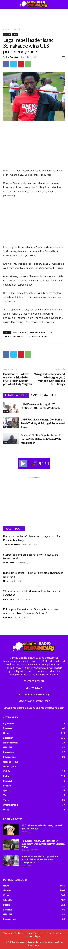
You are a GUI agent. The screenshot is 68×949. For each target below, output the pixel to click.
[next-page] (10, 451)
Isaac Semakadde (37, 332)
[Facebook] (6, 64)
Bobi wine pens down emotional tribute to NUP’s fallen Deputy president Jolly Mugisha (17, 379)
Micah (6, 581)
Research (7, 780)
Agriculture (8, 723)
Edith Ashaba (9, 563)
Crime (6, 443)
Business (7, 728)
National (16, 29)
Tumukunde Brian (11, 544)
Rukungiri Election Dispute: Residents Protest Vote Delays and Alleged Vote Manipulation (41, 438)
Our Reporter (12, 57)
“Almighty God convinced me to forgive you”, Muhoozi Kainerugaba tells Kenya (49, 379)
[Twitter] (13, 64)
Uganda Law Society (38, 336)
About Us (7, 933)
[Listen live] (23, 463)
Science (7, 785)
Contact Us (19, 933)
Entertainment (10, 742)
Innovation (8, 752)
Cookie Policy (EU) (34, 936)
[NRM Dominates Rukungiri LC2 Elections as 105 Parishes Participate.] (11, 407)
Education (8, 737)
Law (50, 332)
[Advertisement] (34, 17)
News (15, 34)
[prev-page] (5, 451)
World (6, 809)
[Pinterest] (21, 64)
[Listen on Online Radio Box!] (47, 463)
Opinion (7, 771)
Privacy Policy (33, 933)
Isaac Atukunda (19, 332)
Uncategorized (10, 804)
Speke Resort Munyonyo (15, 336)
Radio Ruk (8, 617)
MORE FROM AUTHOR (43, 395)
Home (6, 29)
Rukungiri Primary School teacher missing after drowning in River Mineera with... (43, 843)
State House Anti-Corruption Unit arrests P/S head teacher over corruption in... (40, 859)
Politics (6, 776)
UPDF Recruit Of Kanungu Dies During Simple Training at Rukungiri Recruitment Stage (43, 423)
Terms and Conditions (52, 933)
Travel (6, 800)
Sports (6, 790)
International (9, 756)
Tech (5, 795)
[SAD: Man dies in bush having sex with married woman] (11, 829)
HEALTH (7, 747)
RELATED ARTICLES (16, 395)
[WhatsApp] (28, 64)
